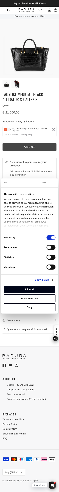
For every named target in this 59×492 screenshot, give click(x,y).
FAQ (5, 438)
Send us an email (16, 394)
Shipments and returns (14, 433)
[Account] (48, 10)
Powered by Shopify (27, 480)
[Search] (10, 10)
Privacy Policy (26, 135)
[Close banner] (53, 183)
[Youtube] (11, 365)
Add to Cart (29, 147)
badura (30, 121)
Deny (29, 307)
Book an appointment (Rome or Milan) (26, 399)
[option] (29, 48)
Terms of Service (11, 135)
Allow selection (29, 298)
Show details (42, 279)
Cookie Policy (10, 428)
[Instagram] (17, 365)
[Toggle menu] (3, 10)
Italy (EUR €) (11, 472)
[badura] (26, 10)
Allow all (29, 289)
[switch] (50, 247)
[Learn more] (53, 129)
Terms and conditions (13, 419)
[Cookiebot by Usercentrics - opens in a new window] (34, 183)
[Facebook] (4, 365)
